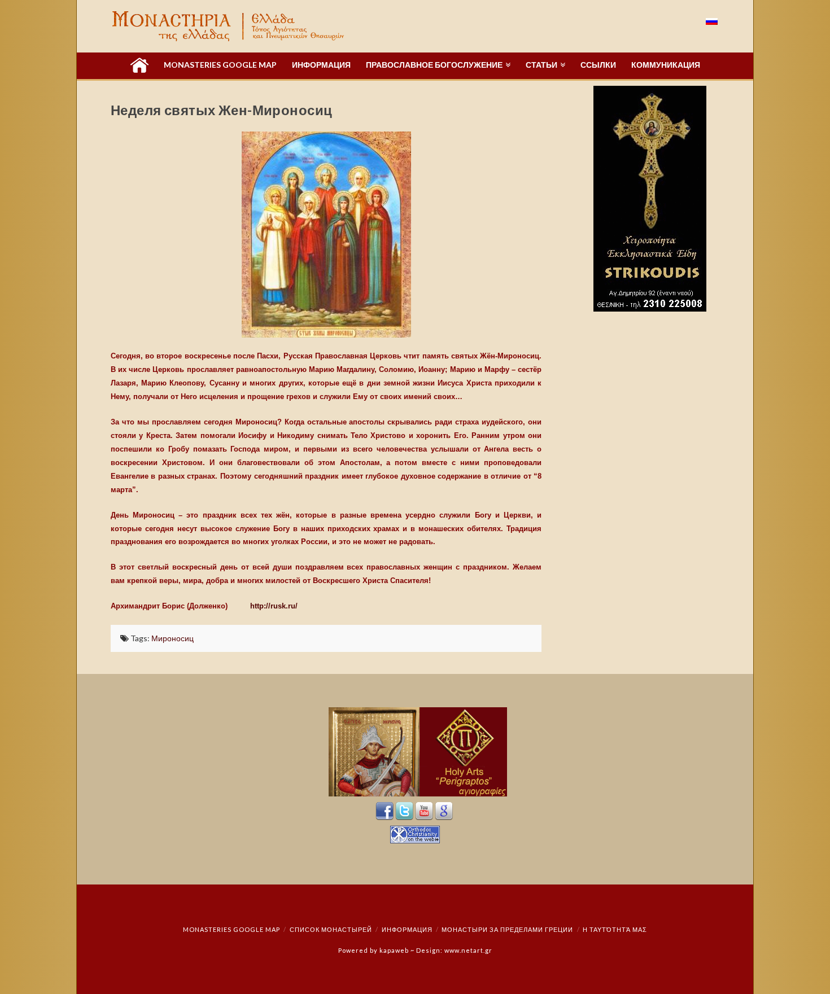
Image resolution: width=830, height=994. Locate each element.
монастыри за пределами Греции (507, 929)
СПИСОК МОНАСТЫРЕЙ (331, 929)
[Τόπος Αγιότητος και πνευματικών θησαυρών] (229, 26)
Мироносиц (172, 638)
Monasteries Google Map (231, 929)
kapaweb (394, 950)
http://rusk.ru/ (275, 606)
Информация (407, 929)
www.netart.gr (468, 950)
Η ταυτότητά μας (615, 929)
